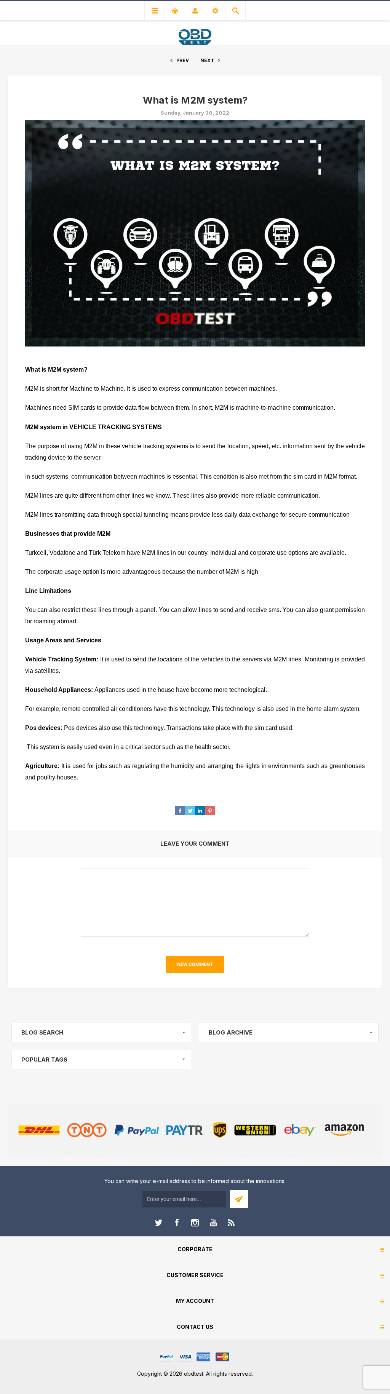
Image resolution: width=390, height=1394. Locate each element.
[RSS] (231, 1223)
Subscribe (239, 1199)
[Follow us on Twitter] (158, 1223)
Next (207, 60)
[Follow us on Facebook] (177, 1223)
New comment (195, 964)
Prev (182, 60)
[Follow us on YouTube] (213, 1223)
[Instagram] (195, 1223)
